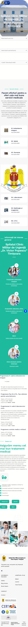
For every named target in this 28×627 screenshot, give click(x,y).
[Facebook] (1, 570)
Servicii (15, 501)
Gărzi (14, 336)
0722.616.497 (8, 422)
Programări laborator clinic (14, 308)
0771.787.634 (8, 432)
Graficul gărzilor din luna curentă (14, 338)
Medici (3, 507)
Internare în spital (14, 366)
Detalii (7, 381)
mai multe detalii (15, 132)
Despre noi (8, 441)
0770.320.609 (9, 399)
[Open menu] (26, 3)
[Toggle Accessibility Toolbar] (25, 311)
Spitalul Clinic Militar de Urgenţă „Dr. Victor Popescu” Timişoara (17, 558)
